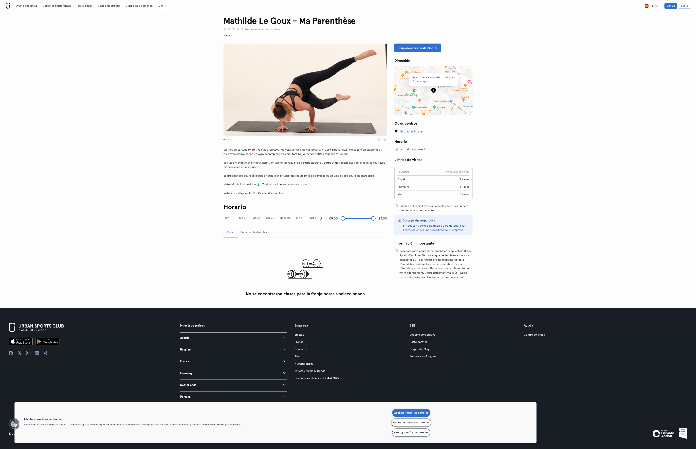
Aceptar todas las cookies (411, 412)
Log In (684, 5)
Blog (297, 356)
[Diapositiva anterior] (379, 139)
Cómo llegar (421, 81)
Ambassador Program (422, 356)
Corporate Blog (419, 349)
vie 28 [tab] (256, 218)
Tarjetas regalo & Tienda (310, 371)
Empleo (299, 334)
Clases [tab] (230, 232)
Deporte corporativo (422, 334)
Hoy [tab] (226, 218)
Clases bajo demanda (139, 5)
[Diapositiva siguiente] (385, 139)
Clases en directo (109, 5)
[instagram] (28, 353)
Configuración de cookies (411, 432)
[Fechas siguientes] (321, 218)
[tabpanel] (305, 269)
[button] (233, 337)
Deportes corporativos (57, 5)
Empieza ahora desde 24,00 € (418, 48)
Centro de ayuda (534, 334)
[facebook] (11, 353)
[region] (275, 422)
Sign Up (671, 5)
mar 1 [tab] (312, 218)
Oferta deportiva (26, 5)
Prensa (299, 342)
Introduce (409, 225)
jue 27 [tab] (243, 218)
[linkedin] (37, 353)
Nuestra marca (304, 363)
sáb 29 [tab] (270, 218)
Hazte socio (84, 5)
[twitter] (19, 353)
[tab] (224, 139)
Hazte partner (418, 342)
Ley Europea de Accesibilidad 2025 (317, 378)
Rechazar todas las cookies (411, 422)
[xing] (46, 353)
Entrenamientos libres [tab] (255, 232)
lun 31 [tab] (299, 218)
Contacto (300, 349)
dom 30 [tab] (285, 218)
